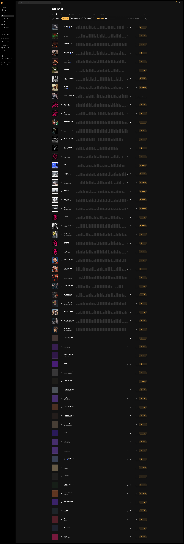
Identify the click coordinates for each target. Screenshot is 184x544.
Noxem (65, 226)
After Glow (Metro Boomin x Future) (73, 415)
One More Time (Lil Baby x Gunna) (72, 233)
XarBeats (66, 36)
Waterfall (66, 69)
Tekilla (65, 88)
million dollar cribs (69, 354)
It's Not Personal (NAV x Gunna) (72, 277)
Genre (53, 14)
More (110, 14)
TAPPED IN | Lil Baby (69, 138)
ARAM (65, 459)
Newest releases (75, 18)
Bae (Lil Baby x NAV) (69, 328)
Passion (66, 510)
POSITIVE (66, 242)
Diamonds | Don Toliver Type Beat (73, 380)
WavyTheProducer (68, 71)
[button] (106, 18)
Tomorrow (66, 190)
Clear (143, 14)
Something (67, 527)
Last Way (66, 199)
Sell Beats (7, 62)
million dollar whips (69, 346)
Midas (65, 536)
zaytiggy (66, 397)
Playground (67, 251)
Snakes (66, 112)
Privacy (3, 64)
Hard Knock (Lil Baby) (69, 389)
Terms (6, 64)
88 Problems (67, 207)
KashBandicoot (67, 503)
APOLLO (66, 131)
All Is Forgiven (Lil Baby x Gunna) (72, 372)
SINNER (66, 35)
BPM (87, 14)
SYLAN (65, 477)
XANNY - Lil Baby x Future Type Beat (73, 78)
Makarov (66, 182)
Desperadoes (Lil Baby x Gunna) (72, 285)
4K (64, 382)
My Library (5, 31)
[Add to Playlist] (136, 27)
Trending (57, 18)
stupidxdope (67, 347)
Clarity (66, 216)
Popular (66, 18)
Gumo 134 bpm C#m (69, 95)
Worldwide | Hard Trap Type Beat (72, 501)
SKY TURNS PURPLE (69, 458)
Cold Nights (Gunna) (69, 406)
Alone (65, 164)
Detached (66, 467)
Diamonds (66, 518)
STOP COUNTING (68, 26)
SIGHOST (66, 269)
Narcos (66, 173)
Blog (11, 62)
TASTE (66, 86)
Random (89, 18)
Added (102, 14)
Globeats (66, 468)
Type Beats (71, 14)
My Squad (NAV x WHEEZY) (71, 259)
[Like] (130, 27)
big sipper (66, 449)
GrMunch (66, 96)
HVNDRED (66, 79)
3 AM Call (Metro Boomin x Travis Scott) (74, 43)
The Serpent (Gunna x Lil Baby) (72, 294)
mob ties (66, 441)
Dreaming (66, 475)
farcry (65, 432)
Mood (61, 14)
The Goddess (67, 105)
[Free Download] (128, 27)
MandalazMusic (67, 166)
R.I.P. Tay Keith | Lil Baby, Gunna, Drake (74, 147)
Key (80, 14)
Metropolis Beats (68, 45)
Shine (65, 156)
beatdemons (67, 53)
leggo (65, 363)
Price (94, 14)
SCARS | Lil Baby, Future (70, 130)
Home (2, 62)
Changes (66, 104)
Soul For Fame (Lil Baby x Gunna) (72, 320)
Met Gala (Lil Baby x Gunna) (71, 121)
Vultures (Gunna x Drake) (70, 423)
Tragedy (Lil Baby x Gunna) (71, 311)
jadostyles (66, 27)
